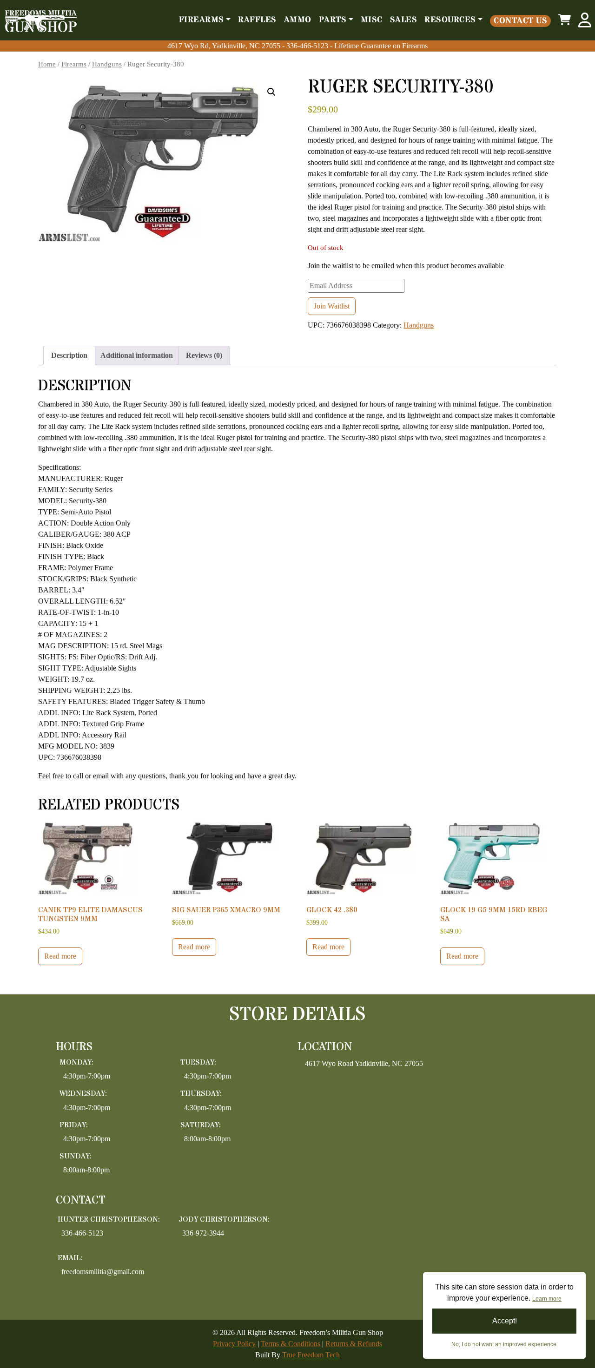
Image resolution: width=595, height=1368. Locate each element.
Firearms (73, 64)
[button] (271, 92)
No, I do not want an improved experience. (504, 1344)
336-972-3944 (203, 1233)
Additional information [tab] (136, 355)
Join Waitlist (332, 306)
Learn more (547, 1299)
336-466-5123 (308, 46)
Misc (372, 20)
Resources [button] (450, 20)
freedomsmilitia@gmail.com (102, 1272)
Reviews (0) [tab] (204, 355)
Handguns (107, 64)
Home (47, 64)
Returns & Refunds (353, 1344)
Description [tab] (69, 355)
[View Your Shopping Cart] (564, 20)
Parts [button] (333, 20)
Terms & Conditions (290, 1344)
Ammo (297, 20)
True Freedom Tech (311, 1355)
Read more (60, 956)
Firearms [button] (201, 20)
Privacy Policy (234, 1344)
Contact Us (520, 20)
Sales (403, 20)
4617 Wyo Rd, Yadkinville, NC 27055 (223, 46)
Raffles (257, 20)
